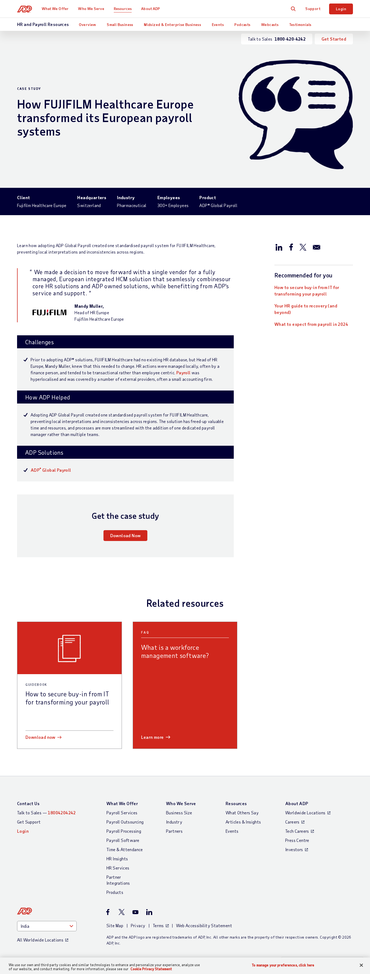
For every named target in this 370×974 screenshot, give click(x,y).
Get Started (334, 38)
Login (341, 8)
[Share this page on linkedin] (279, 246)
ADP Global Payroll (51, 470)
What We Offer (55, 8)
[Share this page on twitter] (302, 246)
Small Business (120, 24)
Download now (40, 737)
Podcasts (242, 24)
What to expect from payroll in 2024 (311, 324)
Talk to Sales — (46, 812)
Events (218, 24)
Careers (292, 821)
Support (312, 8)
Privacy (138, 925)
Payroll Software (122, 840)
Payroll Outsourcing (125, 821)
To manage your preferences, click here (283, 965)
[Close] (361, 965)
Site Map (114, 925)
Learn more (152, 737)
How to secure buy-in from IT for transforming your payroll (306, 290)
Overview (87, 24)
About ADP (150, 8)
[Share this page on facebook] (291, 246)
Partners (174, 831)
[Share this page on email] (316, 246)
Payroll (183, 372)
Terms (158, 925)
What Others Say (242, 812)
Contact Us (28, 803)
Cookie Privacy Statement (151, 969)
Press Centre (297, 840)
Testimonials (300, 24)
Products (114, 892)
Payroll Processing (123, 831)
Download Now (125, 535)
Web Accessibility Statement (204, 925)
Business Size (179, 812)
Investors (294, 849)
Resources (123, 8)
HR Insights (117, 858)
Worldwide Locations (305, 812)
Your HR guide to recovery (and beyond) (305, 309)
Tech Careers (297, 831)
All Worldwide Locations (40, 939)
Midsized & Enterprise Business (172, 24)
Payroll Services (121, 812)
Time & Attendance (124, 849)
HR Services (117, 867)
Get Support (29, 821)
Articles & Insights (243, 821)
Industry (174, 821)
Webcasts (269, 24)
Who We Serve (91, 8)
